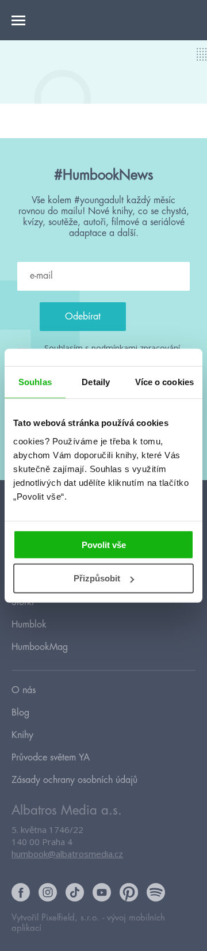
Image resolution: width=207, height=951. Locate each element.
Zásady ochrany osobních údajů (74, 780)
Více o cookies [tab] (164, 382)
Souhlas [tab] (35, 382)
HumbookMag (40, 647)
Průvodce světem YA (51, 757)
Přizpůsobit (97, 578)
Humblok (29, 624)
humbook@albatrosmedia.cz (67, 853)
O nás (24, 690)
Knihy (22, 735)
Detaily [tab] (96, 382)
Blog (20, 712)
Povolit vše (104, 544)
